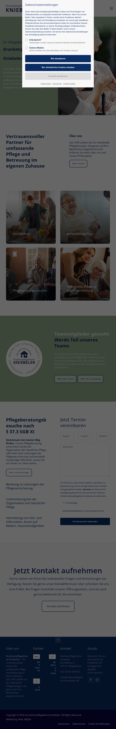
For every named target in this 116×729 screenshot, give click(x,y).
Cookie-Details (69, 84)
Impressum (57, 84)
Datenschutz (46, 84)
